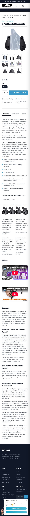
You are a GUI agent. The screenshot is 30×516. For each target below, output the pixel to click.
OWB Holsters (6, 474)
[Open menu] (26, 5)
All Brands (19, 482)
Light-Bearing (6, 477)
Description (6, 113)
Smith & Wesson (20, 477)
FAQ (3, 489)
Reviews (24, 113)
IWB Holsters (5, 472)
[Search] (16, 5)
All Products (5, 15)
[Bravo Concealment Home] (7, 5)
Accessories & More (15, 15)
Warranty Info (6, 492)
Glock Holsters (20, 472)
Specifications (15, 113)
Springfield (19, 479)
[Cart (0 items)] (23, 5)
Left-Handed (5, 479)
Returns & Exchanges (8, 495)
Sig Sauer (18, 474)
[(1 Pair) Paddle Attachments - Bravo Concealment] (5, 57)
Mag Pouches (6, 482)
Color (3, 83)
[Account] (19, 5)
